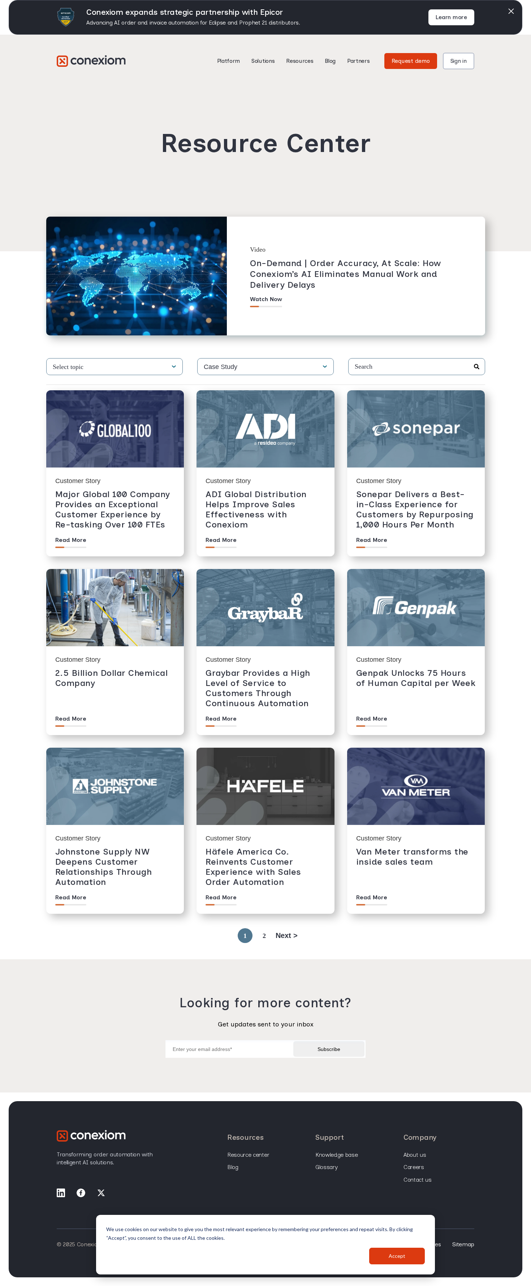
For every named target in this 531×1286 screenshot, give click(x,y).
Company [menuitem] (419, 1137)
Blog (330, 60)
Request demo (411, 60)
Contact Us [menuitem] (417, 1179)
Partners (358, 60)
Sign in (458, 60)
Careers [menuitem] (413, 1167)
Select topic (68, 366)
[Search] (476, 367)
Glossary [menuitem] (326, 1167)
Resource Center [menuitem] (248, 1154)
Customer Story (77, 481)
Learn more (451, 17)
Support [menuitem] (329, 1137)
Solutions (263, 60)
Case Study (220, 366)
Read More (70, 539)
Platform (228, 60)
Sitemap (463, 1244)
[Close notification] (511, 11)
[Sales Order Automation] (91, 61)
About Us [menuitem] (414, 1154)
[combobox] (416, 366)
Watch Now (266, 299)
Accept (397, 1256)
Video (258, 249)
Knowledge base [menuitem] (336, 1154)
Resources (299, 60)
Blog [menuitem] (232, 1167)
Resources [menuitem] (245, 1137)
